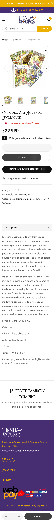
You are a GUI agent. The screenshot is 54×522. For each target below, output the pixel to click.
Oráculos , (29, 198)
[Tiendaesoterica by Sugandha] (27, 20)
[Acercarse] (46, 49)
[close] (52, 3)
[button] (47, 69)
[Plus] (47, 148)
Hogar (5, 39)
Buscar (44, 28)
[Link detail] (5, 459)
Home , (20, 198)
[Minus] (6, 148)
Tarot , (39, 198)
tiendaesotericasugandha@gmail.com (20, 450)
